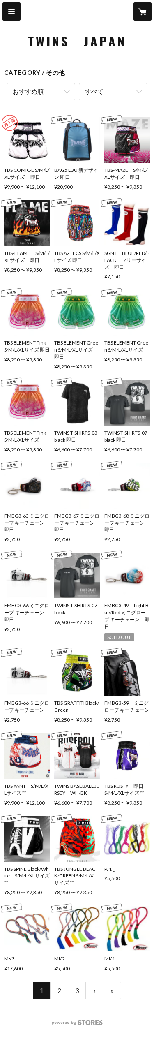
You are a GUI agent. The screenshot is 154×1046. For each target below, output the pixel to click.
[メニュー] (11, 11)
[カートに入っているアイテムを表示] (142, 11)
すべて (94, 91)
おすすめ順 (28, 91)
